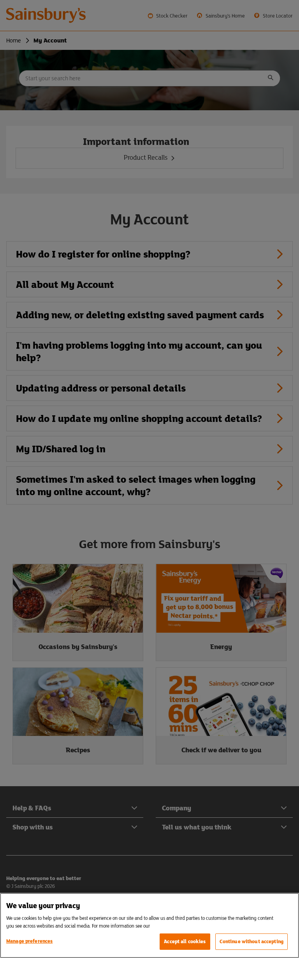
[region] (149, 925)
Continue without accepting (251, 941)
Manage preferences (29, 941)
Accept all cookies (185, 941)
